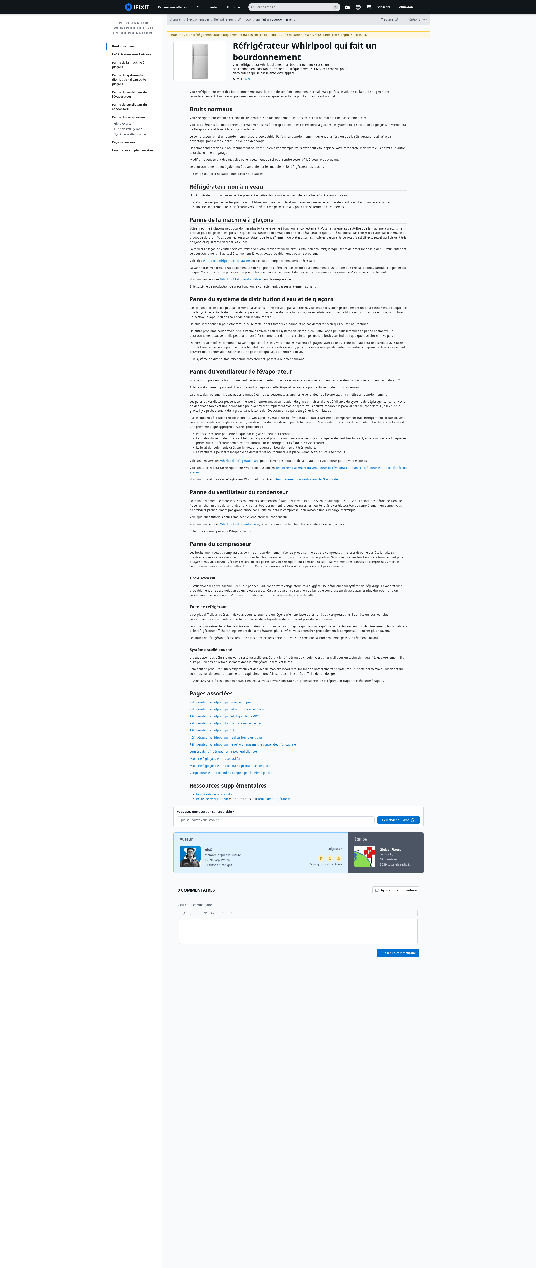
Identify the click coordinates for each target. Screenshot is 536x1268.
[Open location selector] (358, 7)
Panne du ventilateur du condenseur (129, 107)
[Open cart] (369, 7)
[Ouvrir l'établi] (347, 7)
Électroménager (198, 19)
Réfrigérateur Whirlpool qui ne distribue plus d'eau (226, 737)
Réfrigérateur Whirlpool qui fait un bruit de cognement (229, 709)
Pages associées (123, 142)
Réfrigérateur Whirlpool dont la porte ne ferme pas (226, 723)
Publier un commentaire (398, 953)
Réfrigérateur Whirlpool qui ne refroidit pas (220, 702)
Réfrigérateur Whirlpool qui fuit (212, 730)
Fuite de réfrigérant (128, 129)
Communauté (207, 7)
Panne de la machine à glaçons (128, 65)
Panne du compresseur (128, 117)
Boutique (233, 7)
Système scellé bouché (130, 134)
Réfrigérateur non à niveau (131, 54)
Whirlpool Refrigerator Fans (239, 461)
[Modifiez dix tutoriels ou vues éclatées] (329, 858)
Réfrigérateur (223, 19)
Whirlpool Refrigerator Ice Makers (227, 261)
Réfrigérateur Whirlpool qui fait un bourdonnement (133, 28)
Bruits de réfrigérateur (212, 799)
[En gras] (183, 913)
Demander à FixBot (395, 820)
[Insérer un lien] (205, 913)
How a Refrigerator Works (214, 794)
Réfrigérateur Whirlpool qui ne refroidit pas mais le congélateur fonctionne (243, 744)
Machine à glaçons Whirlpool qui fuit (216, 759)
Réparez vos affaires (172, 7)
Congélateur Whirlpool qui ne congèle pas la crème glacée (231, 773)
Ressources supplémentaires (132, 150)
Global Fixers (390, 849)
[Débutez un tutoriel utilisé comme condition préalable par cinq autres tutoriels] (338, 858)
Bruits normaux (123, 46)
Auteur (186, 839)
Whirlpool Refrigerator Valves (241, 279)
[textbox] (298, 931)
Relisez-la (359, 35)
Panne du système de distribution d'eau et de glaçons (129, 79)
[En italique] (191, 913)
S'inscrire (383, 7)
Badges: (334, 849)
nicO (248, 79)
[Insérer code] (198, 913)
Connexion (405, 7)
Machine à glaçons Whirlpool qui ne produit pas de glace (230, 766)
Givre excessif (123, 123)
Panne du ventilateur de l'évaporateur (129, 94)
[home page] (137, 7)
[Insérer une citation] (212, 913)
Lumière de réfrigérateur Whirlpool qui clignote (223, 751)
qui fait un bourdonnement (275, 19)
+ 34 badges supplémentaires (324, 864)
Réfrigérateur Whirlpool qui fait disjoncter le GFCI (225, 716)
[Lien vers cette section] (188, 110)
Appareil (176, 19)
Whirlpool (244, 19)
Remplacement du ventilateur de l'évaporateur (307, 479)
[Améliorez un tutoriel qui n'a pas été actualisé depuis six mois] (321, 858)
